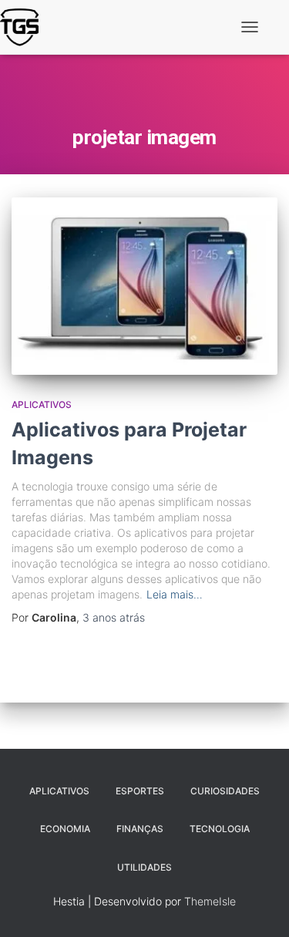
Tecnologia (220, 828)
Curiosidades (225, 791)
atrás (113, 617)
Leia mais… (174, 594)
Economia (65, 828)
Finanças (139, 828)
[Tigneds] (25, 27)
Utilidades (144, 867)
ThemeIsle (210, 901)
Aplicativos (42, 404)
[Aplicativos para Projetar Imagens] (144, 286)
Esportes (140, 791)
